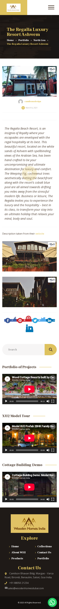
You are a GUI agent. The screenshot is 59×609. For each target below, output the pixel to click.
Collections (44, 546)
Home (15, 546)
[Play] (6, 401)
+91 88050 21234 (18, 583)
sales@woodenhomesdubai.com (26, 588)
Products (17, 558)
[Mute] (47, 401)
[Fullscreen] (52, 401)
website (39, 233)
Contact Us (44, 552)
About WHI (18, 552)
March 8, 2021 (32, 107)
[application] (29, 389)
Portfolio (43, 558)
